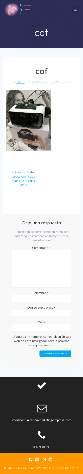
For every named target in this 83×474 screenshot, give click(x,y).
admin (21, 82)
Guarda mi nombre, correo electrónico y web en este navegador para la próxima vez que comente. (42, 340)
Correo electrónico (41, 307)
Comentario (41, 248)
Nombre (42, 293)
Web (41, 322)
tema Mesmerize (68, 468)
